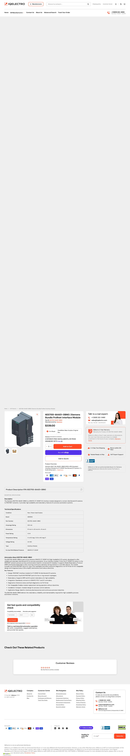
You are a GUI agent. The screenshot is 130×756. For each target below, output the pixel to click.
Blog (28, 698)
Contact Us (30, 696)
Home (5, 407)
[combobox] (68, 4)
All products (59, 696)
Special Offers (60, 704)
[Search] (88, 4)
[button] (116, 4)
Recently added (60, 707)
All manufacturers (61, 694)
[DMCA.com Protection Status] (122, 729)
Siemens (59, 421)
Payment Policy (80, 696)
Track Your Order (42, 700)
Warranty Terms (80, 707)
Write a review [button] (80, 668)
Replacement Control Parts (63, 700)
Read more (60, 469)
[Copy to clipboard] (81, 488)
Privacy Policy (80, 698)
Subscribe (120, 736)
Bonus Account (42, 696)
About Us (29, 694)
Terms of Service (81, 702)
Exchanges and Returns (44, 698)
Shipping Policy (80, 700)
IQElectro (13, 695)
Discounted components (63, 702)
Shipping (47, 435)
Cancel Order (42, 694)
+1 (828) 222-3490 (118, 12)
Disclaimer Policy (81, 704)
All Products (13, 407)
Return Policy (80, 694)
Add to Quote (63, 457)
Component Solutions (62, 698)
